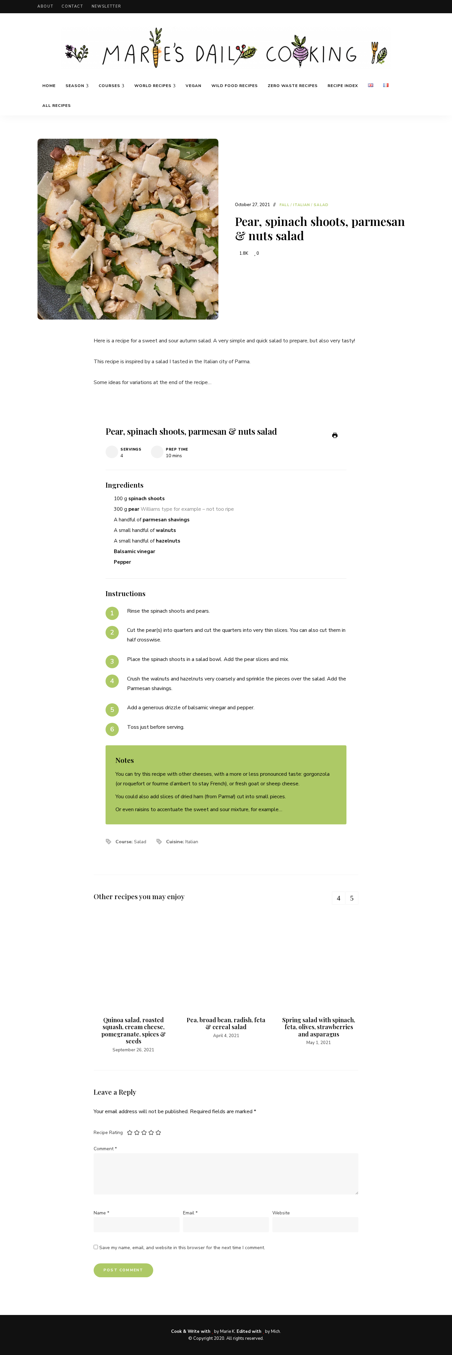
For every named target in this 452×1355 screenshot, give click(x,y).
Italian (301, 204)
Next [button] (351, 898)
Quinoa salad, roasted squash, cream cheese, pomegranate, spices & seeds (133, 1030)
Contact (72, 6)
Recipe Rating (108, 1132)
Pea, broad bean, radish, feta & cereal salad (226, 1023)
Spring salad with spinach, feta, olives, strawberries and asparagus (318, 1027)
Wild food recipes (234, 85)
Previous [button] (338, 898)
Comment (105, 1149)
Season (75, 85)
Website (281, 1213)
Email (190, 1213)
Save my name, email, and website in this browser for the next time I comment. (182, 1248)
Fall (284, 204)
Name (101, 1213)
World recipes (152, 85)
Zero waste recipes (293, 85)
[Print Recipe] (334, 435)
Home (49, 85)
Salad (321, 204)
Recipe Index (343, 85)
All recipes (56, 105)
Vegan (194, 85)
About (45, 6)
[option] (133, 983)
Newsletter (106, 6)
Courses (109, 85)
